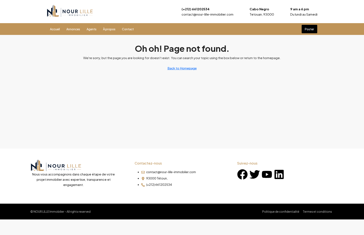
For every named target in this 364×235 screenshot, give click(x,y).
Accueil (55, 29)
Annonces (73, 29)
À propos (109, 29)
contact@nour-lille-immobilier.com (207, 14)
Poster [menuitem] (309, 29)
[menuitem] (294, 29)
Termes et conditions (317, 211)
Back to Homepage (182, 68)
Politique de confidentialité (280, 211)
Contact (128, 29)
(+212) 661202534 (196, 9)
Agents (91, 29)
